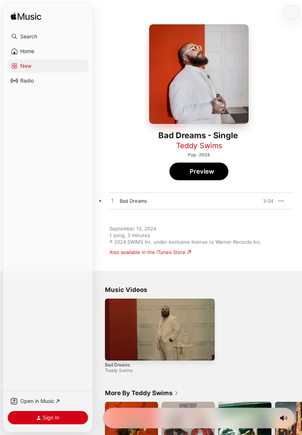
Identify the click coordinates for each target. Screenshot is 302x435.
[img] (26, 17)
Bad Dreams (117, 364)
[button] (48, 36)
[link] (142, 393)
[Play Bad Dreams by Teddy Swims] (112, 201)
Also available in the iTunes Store (147, 252)
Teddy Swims (199, 145)
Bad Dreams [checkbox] (133, 201)
